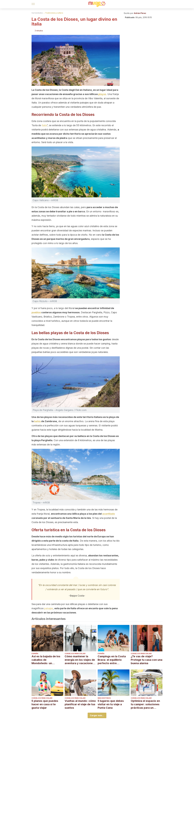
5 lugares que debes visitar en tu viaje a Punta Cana (111, 704)
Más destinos (104, 698)
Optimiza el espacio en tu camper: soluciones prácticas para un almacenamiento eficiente (145, 704)
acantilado (108, 513)
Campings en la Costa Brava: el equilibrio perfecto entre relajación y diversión (112, 660)
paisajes (48, 608)
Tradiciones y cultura (54, 13)
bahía (37, 421)
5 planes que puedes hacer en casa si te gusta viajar (45, 704)
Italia (44, 125)
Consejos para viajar (75, 654)
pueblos (36, 312)
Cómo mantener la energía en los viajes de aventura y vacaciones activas (80, 660)
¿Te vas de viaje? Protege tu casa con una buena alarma (146, 660)
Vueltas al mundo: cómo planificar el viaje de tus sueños (80, 704)
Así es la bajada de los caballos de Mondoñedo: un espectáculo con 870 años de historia (46, 660)
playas (102, 94)
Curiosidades (37, 13)
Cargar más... (97, 715)
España (35, 654)
